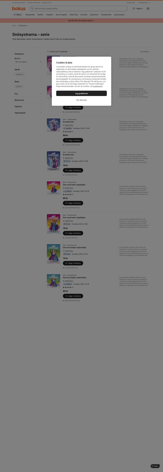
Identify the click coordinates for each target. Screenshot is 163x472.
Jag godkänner (81, 93)
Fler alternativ (81, 100)
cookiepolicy (98, 86)
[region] (81, 81)
